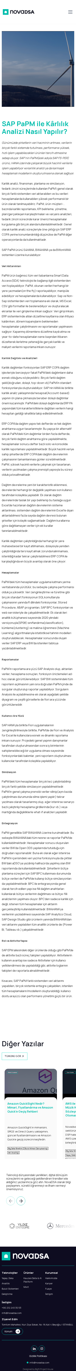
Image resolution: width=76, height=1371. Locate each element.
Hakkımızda (51, 1278)
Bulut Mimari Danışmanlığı (36, 1148)
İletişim (49, 1294)
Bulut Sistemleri (10, 1288)
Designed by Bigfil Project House (38, 1369)
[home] (18, 12)
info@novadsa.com (12, 1313)
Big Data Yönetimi (15, 1148)
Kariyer (49, 1283)
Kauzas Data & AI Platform (33, 1280)
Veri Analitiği (13, 1152)
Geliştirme (7, 1294)
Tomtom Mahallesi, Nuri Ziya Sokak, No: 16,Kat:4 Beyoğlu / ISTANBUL (37, 1324)
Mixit (26, 1286)
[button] (69, 12)
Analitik (6, 1283)
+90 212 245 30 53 (11, 1307)
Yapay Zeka (7, 1278)
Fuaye (48, 1288)
